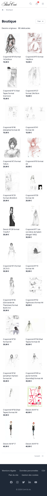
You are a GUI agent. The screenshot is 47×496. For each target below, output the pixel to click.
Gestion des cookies (30, 475)
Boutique (9, 10)
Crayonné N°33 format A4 (9, 340)
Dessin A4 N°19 (32, 444)
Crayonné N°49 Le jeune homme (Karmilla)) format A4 (34, 376)
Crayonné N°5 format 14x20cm (34, 58)
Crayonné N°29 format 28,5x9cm (10, 196)
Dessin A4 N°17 (9, 444)
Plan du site (13, 475)
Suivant (37, 456)
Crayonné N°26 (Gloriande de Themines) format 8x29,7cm (10, 304)
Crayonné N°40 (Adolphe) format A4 (11, 128)
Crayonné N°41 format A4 (32, 128)
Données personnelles (29, 470)
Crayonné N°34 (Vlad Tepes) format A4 (34, 340)
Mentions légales (9, 470)
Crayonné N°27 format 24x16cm (32, 92)
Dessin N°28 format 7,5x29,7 (11, 230)
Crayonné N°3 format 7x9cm (12, 162)
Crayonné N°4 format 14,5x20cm (12, 58)
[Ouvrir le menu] (42, 3)
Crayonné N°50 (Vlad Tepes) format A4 (11, 411)
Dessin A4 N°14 (32, 410)
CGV (43, 470)
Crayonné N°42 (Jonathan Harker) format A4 (10, 376)
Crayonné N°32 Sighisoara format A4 (34, 301)
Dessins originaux (9, 28)
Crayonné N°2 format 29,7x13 (12, 267)
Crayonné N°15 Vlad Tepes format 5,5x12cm (11, 93)
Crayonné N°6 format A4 (34, 162)
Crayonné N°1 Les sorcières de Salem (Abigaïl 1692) (33, 232)
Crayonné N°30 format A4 (32, 196)
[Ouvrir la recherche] (30, 3)
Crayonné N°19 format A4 (32, 267)
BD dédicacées (24, 28)
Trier (39, 21)
